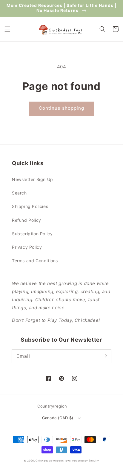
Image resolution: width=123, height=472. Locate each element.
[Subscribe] (104, 356)
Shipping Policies (30, 206)
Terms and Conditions (35, 260)
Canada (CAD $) (57, 417)
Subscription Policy (32, 233)
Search (19, 192)
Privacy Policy (27, 247)
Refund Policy (26, 220)
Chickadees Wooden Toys (53, 460)
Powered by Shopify (85, 460)
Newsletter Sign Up (32, 179)
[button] (7, 29)
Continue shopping (61, 108)
